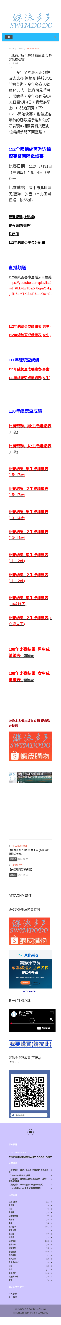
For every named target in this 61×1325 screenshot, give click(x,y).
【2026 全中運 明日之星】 (20, 1176)
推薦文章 (12, 1230)
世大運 (11, 1205)
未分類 (11, 1234)
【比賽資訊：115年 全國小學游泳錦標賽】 (26, 1185)
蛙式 (10, 1266)
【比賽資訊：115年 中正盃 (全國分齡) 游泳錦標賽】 (28, 1171)
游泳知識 (12, 1252)
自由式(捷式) (14, 1263)
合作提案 (13, 1294)
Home (11, 48)
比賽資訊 (20, 48)
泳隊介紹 (12, 1245)
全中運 (11, 1213)
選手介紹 (12, 1273)
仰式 (10, 1209)
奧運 (10, 1223)
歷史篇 (11, 1238)
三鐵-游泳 (13, 1202)
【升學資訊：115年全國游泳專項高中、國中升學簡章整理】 (28, 1180)
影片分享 (12, 1227)
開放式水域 (13, 1277)
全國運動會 (13, 1216)
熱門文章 (12, 1259)
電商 (10, 1280)
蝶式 (10, 1270)
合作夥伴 (13, 1297)
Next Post (16, 865)
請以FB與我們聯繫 (18, 1153)
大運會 (11, 1220)
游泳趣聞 (12, 1255)
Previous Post (19, 846)
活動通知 (13, 875)
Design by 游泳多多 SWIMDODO (34, 1313)
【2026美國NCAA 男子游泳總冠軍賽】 (25, 1188)
